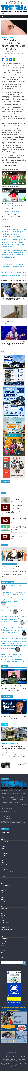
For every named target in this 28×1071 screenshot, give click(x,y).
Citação (2, 848)
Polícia (2, 918)
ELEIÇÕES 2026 (4, 869)
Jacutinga (3, 894)
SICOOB (3, 943)
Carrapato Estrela (6, 53)
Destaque (5, 37)
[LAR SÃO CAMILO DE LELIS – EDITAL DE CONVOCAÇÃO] (5, 498)
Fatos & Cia (3, 878)
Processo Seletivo (5, 922)
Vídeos (2, 957)
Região (15, 743)
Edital (2, 860)
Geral (2, 883)
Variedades (3, 955)
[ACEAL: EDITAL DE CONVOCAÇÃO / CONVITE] (5, 535)
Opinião (2, 913)
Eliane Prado (17, 51)
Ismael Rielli (3, 890)
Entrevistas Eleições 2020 (7, 871)
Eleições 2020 (4, 864)
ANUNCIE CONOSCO (7, 1062)
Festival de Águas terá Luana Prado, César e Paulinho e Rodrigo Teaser (13, 266)
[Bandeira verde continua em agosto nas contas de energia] (14, 306)
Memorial (3, 899)
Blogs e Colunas (4, 841)
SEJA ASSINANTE (15, 1062)
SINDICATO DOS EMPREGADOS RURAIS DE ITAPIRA (18, 519)
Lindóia (2, 897)
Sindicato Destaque (12, 564)
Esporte (2, 874)
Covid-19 (3, 855)
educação (13, 53)
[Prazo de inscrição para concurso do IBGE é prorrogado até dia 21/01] (14, 284)
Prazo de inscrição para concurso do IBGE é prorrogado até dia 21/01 (13, 299)
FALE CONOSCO (22, 1062)
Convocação (4, 853)
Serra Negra (3, 941)
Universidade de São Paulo (11, 68)
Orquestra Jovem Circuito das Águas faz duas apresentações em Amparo (14, 275)
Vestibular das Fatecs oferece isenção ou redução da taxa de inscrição (13, 748)
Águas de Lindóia (5, 832)
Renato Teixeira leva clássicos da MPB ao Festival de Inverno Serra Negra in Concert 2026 (13, 343)
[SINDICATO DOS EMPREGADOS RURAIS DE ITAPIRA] (5, 518)
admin (14, 568)
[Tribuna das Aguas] (2, 16)
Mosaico (3, 906)
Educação (10, 37)
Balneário (3, 839)
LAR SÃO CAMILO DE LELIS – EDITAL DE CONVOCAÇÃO (18, 498)
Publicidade (3, 925)
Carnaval (3, 846)
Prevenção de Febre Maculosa (9, 56)
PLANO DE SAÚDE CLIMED (11, 566)
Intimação (3, 888)
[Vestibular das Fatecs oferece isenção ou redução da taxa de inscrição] (14, 728)
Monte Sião (3, 904)
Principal (3, 920)
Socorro (3, 950)
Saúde (18, 56)
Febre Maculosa (19, 53)
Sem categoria (4, 938)
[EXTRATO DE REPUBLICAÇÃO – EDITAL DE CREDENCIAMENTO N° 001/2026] (5, 526)
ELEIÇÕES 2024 (4, 867)
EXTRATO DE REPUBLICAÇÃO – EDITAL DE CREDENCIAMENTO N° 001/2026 (18, 528)
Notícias (3, 911)
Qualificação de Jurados (6, 929)
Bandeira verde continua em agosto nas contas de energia (14, 320)
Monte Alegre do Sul (5, 901)
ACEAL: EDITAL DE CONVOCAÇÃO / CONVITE (17, 535)
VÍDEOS (16, 1060)
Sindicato (4, 564)
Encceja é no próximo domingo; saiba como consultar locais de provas (18, 764)
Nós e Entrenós (4, 908)
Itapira (2, 892)
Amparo (3, 834)
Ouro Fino (3, 915)
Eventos (3, 876)
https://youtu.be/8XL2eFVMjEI (12, 205)
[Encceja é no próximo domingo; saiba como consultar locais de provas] (5, 763)
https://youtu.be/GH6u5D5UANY (13, 211)
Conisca (3, 851)
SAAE (2, 934)
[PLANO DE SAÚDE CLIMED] (14, 548)
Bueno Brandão (4, 844)
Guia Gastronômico (5, 885)
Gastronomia (4, 881)
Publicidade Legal (5, 927)
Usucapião (3, 952)
